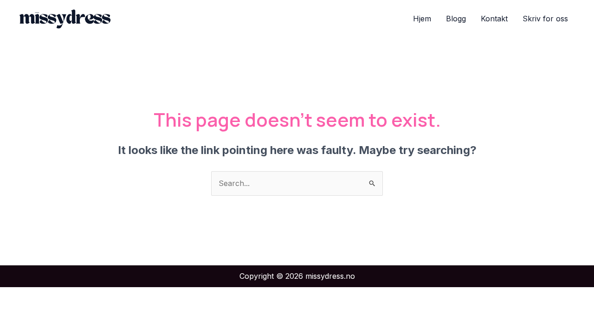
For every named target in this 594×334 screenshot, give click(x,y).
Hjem (422, 18)
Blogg (456, 18)
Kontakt (494, 18)
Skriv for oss (545, 18)
